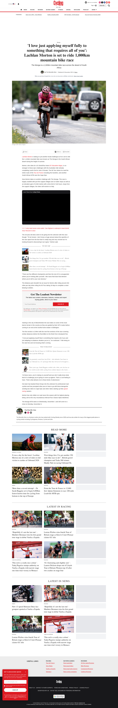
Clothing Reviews (86, 671)
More (94, 9)
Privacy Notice (27, 310)
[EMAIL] (31, 413)
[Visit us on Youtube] (107, 2)
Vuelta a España (50, 669)
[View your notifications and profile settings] (18, 4)
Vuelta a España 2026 (53, 14)
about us (32, 687)
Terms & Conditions (14, 697)
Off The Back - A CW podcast (71, 14)
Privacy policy (73, 687)
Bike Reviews (85, 666)
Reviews (40, 9)
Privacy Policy (21, 696)
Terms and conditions (61, 687)
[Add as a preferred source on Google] (59, 696)
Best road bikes (67, 663)
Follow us (59, 151)
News (25, 9)
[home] (21, 9)
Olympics (48, 671)
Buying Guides (50, 9)
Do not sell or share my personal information (65, 690)
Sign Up (15, 690)
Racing (32, 9)
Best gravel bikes (68, 666)
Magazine (77, 9)
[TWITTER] (25, 413)
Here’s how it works (78, 76)
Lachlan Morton (27, 157)
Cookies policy (84, 687)
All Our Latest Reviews (87, 663)
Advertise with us (43, 690)
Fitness (60, 9)
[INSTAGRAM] (28, 413)
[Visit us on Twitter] (102, 2)
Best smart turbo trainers (70, 669)
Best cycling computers (70, 671)
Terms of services (43, 308)
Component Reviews (87, 669)
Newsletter (67, 151)
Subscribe (102, 5)
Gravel (68, 9)
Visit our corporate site (79, 703)
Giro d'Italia (49, 666)
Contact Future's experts (44, 687)
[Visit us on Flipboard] (109, 2)
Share (26, 151)
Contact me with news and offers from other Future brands (15, 686)
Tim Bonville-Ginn (51, 72)
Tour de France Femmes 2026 (92, 14)
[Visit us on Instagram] (100, 2)
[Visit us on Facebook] (104, 2)
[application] (46, 207)
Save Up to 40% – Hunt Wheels (34, 14)
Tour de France (39, 173)
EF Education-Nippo (56, 165)
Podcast (86, 9)
